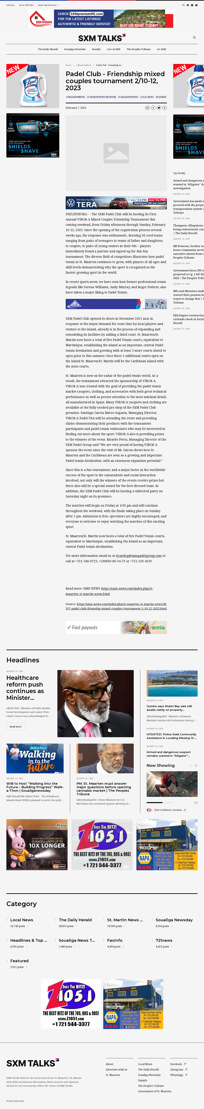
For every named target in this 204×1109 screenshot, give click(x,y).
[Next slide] (196, 765)
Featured (161, 97)
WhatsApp (176, 1075)
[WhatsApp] (196, 5)
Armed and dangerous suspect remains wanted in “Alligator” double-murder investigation (169, 754)
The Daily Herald (48, 49)
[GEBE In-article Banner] (116, 304)
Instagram (176, 1069)
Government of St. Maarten (154, 1091)
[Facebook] (188, 5)
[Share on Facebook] (153, 108)
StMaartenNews (83, 65)
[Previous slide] (191, 765)
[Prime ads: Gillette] (32, 135)
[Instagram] (192, 5)
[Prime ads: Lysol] (32, 86)
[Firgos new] (167, 845)
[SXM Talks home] (102, 37)
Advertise (10, 5)
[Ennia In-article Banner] (116, 627)
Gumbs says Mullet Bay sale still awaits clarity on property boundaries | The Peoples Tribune (171, 708)
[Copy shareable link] (147, 108)
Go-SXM (161, 49)
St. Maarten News (128, 97)
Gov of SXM (113, 49)
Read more (17, 726)
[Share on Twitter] (159, 108)
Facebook (176, 1064)
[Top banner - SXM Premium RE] (102, 19)
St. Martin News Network (101, 97)
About (109, 1064)
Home (68, 65)
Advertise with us (116, 1069)
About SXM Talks (26, 5)
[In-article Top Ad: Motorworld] (116, 202)
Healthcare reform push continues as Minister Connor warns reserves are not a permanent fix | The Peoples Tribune (27, 688)
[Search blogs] (183, 5)
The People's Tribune (151, 1086)
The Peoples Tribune (139, 49)
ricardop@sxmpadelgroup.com (139, 556)
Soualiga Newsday (75, 49)
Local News (147, 97)
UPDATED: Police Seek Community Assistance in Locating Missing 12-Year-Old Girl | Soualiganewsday (171, 736)
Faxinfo (96, 49)
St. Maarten (113, 1075)
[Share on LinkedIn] (164, 108)
